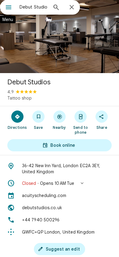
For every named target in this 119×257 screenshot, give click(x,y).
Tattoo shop (19, 98)
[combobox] (34, 7)
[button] (59, 183)
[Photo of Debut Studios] (59, 36)
